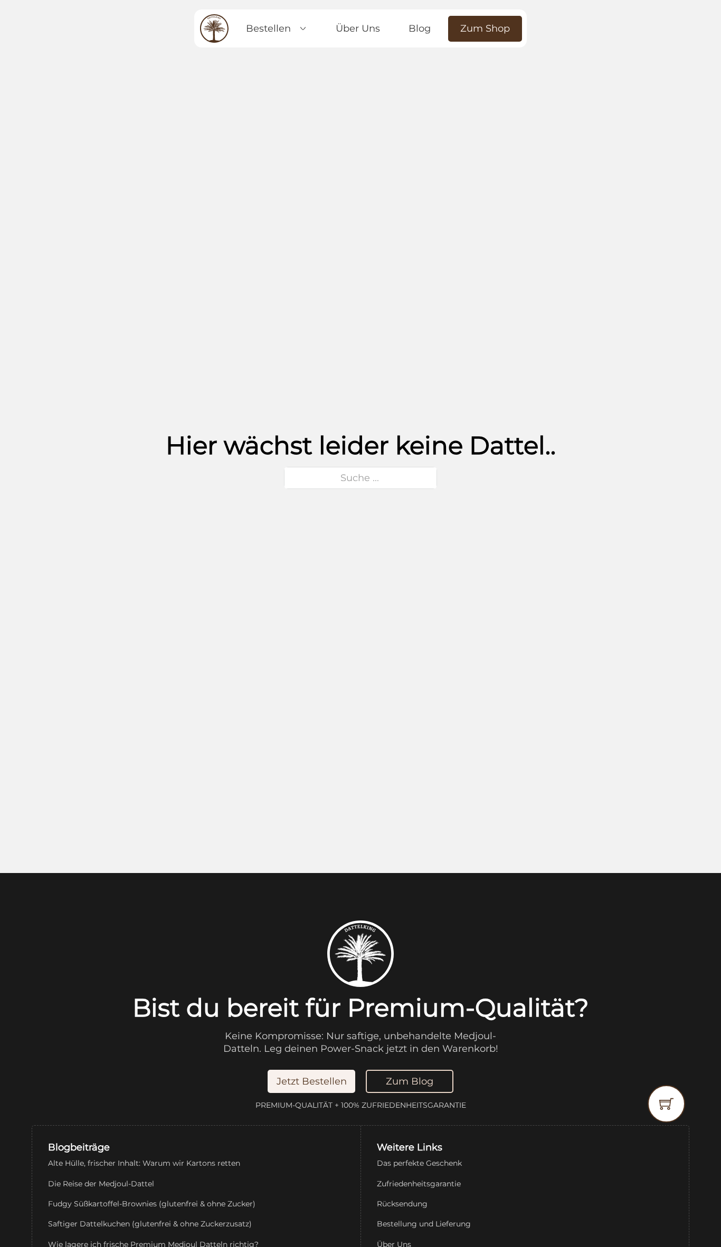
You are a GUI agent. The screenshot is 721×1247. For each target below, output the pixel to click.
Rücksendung (402, 1204)
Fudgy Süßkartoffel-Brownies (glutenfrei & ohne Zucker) (151, 1204)
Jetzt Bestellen (312, 1081)
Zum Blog (409, 1081)
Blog (420, 28)
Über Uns (358, 28)
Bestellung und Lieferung (424, 1224)
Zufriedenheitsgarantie (419, 1183)
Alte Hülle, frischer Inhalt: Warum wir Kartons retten (144, 1163)
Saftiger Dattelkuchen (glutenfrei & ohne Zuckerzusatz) (150, 1224)
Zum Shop (485, 28)
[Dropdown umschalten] (303, 28)
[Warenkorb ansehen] (666, 1104)
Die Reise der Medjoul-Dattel (101, 1183)
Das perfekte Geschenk (419, 1163)
